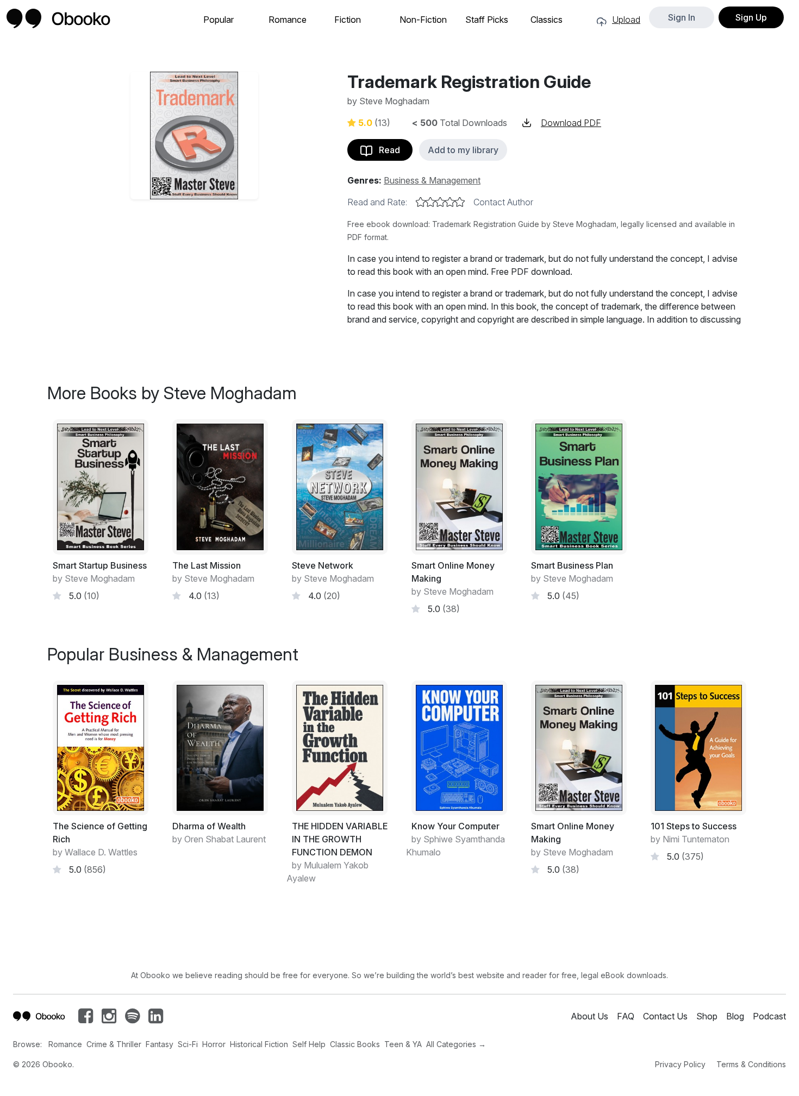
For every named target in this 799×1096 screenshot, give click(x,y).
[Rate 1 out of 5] (421, 202)
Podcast (769, 1016)
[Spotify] (132, 1018)
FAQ (625, 1016)
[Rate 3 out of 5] (440, 202)
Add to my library (463, 149)
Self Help (309, 1044)
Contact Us (665, 1016)
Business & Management (432, 180)
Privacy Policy (680, 1064)
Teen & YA (403, 1044)
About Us (589, 1016)
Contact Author (503, 202)
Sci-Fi (188, 1044)
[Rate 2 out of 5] (430, 202)
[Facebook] (85, 1018)
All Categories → (456, 1044)
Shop (706, 1016)
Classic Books (355, 1044)
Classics (546, 20)
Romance (288, 20)
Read (386, 149)
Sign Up (751, 17)
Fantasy (159, 1044)
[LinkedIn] (155, 1018)
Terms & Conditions (751, 1064)
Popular (218, 20)
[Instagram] (109, 1018)
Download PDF (571, 122)
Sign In (681, 17)
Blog (735, 1016)
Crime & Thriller (113, 1044)
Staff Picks (486, 20)
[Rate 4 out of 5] (450, 202)
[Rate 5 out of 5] (460, 202)
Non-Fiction (423, 20)
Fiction (347, 20)
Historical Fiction (259, 1044)
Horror (214, 1044)
